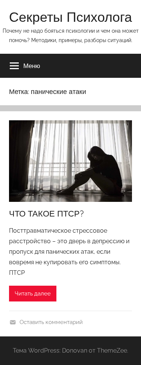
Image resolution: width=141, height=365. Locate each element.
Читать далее (33, 293)
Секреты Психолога (70, 16)
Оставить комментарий (51, 322)
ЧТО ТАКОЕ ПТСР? (46, 213)
